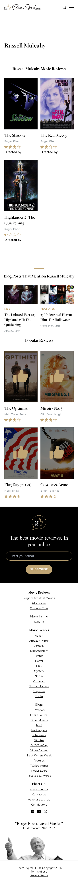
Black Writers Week (39, 755)
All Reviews (39, 603)
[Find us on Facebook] (32, 811)
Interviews (39, 735)
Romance (39, 681)
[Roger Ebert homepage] (22, 7)
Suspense (39, 691)
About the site (39, 789)
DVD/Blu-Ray (39, 745)
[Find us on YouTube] (39, 811)
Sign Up (39, 622)
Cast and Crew (39, 608)
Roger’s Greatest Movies (39, 598)
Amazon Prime (39, 640)
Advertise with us (39, 799)
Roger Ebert (39, 770)
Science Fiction (39, 686)
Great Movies (39, 720)
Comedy (39, 645)
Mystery (39, 671)
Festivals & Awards (39, 775)
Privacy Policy (39, 875)
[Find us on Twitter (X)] (45, 811)
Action (39, 635)
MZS (39, 725)
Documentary (39, 650)
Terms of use (39, 871)
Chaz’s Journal (39, 715)
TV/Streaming (39, 765)
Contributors (39, 804)
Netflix (39, 676)
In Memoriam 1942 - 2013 (39, 828)
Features (39, 760)
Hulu (39, 666)
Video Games (39, 750)
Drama (39, 656)
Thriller (39, 696)
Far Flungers (39, 730)
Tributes (39, 740)
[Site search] (64, 7)
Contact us (39, 794)
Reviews (39, 710)
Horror (39, 661)
